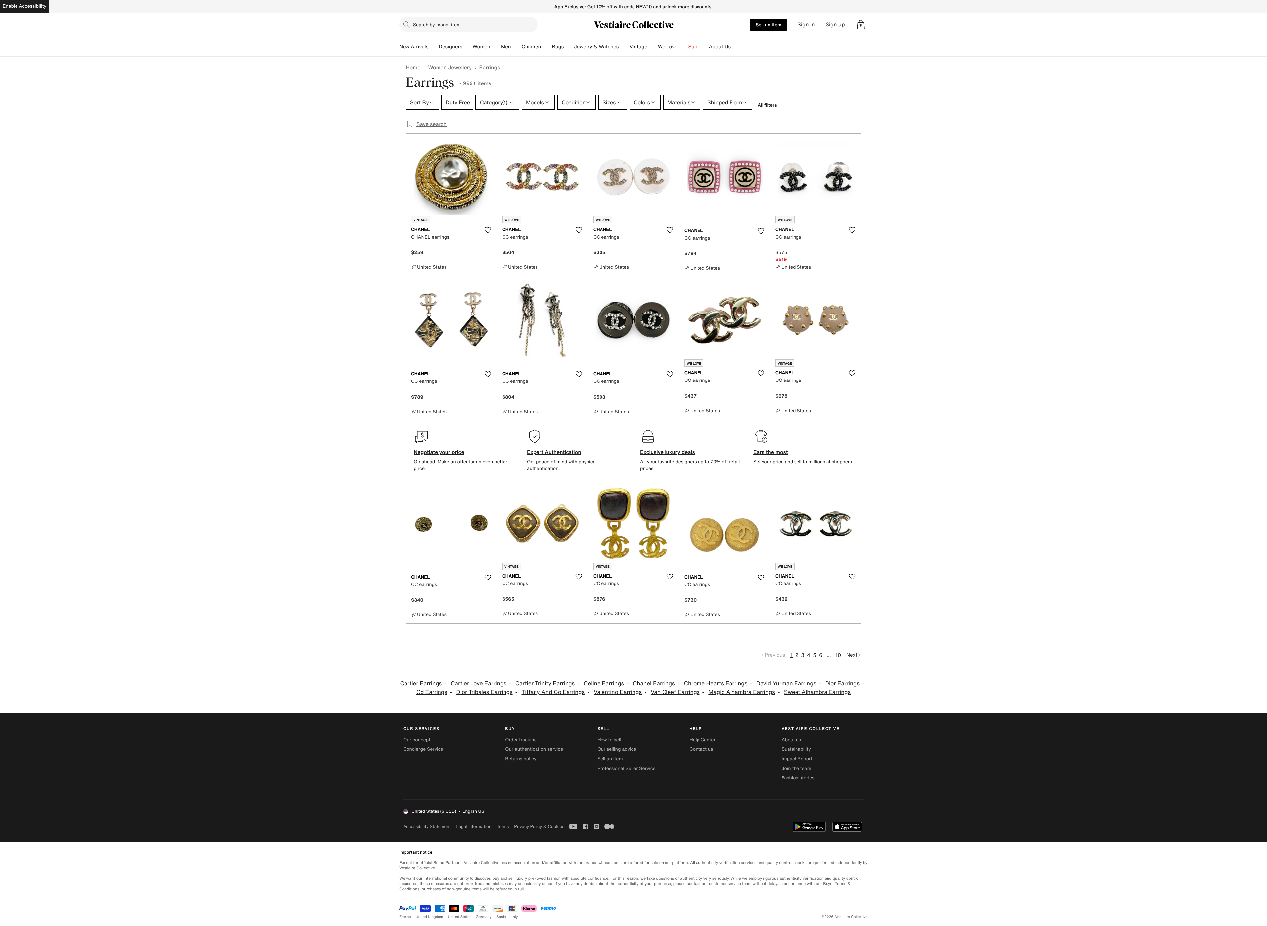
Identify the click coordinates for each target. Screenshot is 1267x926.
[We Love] (683, 46)
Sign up (835, 24)
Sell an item (768, 24)
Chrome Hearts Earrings (715, 683)
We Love (668, 46)
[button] (860, 24)
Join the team (796, 768)
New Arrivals (413, 46)
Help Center (703, 739)
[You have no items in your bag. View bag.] (860, 24)
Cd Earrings (431, 692)
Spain (501, 916)
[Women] (495, 46)
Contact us (701, 749)
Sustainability (796, 749)
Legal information (473, 826)
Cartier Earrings (421, 683)
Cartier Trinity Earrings (545, 683)
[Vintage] (652, 46)
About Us (720, 46)
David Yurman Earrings (786, 683)
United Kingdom (429, 916)
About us (791, 739)
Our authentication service (534, 749)
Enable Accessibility (24, 6)
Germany (484, 916)
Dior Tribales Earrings (484, 692)
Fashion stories (798, 778)
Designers (450, 46)
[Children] (546, 46)
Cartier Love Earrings (478, 683)
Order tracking (521, 739)
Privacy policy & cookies (539, 826)
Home (413, 67)
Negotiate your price (439, 452)
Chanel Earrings (654, 683)
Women (481, 46)
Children (531, 46)
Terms (503, 826)
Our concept (416, 739)
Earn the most (770, 452)
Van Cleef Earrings (675, 692)
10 (838, 655)
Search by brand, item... (439, 24)
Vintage (638, 46)
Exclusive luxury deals (667, 452)
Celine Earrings (604, 683)
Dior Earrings (842, 683)
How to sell (609, 739)
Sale (693, 46)
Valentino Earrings (618, 692)
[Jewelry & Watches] (624, 46)
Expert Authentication (554, 452)
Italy (514, 916)
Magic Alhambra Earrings (741, 692)
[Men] (516, 46)
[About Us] (735, 46)
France (405, 916)
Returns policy (520, 758)
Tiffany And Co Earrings (553, 692)
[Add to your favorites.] (488, 230)
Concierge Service (423, 749)
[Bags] (568, 46)
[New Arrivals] (433, 46)
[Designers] (467, 46)
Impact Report (797, 758)
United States (459, 916)
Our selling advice (616, 749)
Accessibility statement (427, 826)
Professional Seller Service (626, 768)
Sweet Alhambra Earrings (817, 692)
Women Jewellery (449, 67)
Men (506, 46)
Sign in (806, 24)
